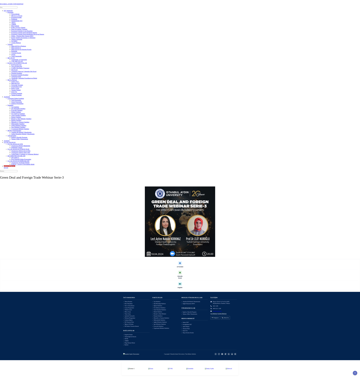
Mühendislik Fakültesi (17, 124)
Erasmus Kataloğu (16, 93)
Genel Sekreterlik (16, 56)
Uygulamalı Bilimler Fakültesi (20, 129)
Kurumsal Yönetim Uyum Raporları (22, 31)
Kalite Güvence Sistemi (18, 27)
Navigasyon (216, 317)
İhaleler (126, 345)
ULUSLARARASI (9, 142)
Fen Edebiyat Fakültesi (18, 113)
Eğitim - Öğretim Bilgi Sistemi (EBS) (22, 36)
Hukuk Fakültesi (16, 117)
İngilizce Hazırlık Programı (19, 137)
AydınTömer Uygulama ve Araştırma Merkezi (25, 154)
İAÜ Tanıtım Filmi (129, 322)
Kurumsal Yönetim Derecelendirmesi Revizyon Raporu (27, 34)
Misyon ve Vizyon (16, 16)
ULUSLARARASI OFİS (15, 144)
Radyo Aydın (15, 88)
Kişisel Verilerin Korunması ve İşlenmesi (23, 37)
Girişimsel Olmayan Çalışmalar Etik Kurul (23, 71)
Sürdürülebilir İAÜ (16, 21)
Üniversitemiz (15, 14)
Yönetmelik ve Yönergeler (19, 59)
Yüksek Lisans (128, 309)
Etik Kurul (14, 70)
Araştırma (7, 141)
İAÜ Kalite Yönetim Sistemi (132, 326)
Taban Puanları (128, 301)
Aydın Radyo (186, 326)
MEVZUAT (11, 58)
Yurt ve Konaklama (129, 305)
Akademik (7, 97)
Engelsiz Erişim (129, 334)
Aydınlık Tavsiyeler (130, 316)
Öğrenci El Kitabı (129, 324)
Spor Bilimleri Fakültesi (18, 127)
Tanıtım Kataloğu (16, 95)
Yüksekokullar (12, 135)
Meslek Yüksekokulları (14, 130)
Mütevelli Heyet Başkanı (18, 46)
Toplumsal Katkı (16, 76)
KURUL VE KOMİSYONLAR (17, 63)
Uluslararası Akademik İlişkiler (20, 162)
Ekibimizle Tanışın (16, 147)
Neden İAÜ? (15, 81)
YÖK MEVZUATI (17, 61)
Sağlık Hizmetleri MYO (189, 303)
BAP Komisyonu (16, 65)
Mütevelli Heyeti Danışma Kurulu (21, 49)
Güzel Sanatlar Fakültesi (18, 115)
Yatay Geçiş (128, 314)
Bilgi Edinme (15, 26)
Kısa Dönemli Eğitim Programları (21, 159)
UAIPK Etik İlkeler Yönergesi (20, 68)
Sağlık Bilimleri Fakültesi (18, 125)
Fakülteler (10, 105)
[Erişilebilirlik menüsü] (355, 373)
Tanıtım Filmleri (16, 90)
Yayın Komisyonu (16, 66)
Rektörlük (14, 51)
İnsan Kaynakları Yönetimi (19, 29)
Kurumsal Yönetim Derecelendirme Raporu (24, 32)
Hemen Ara (226, 317)
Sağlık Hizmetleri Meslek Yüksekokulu (22, 134)
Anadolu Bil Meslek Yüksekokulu (21, 132)
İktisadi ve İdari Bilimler (160, 314)
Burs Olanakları (129, 303)
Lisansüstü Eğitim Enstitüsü (16, 98)
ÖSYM (126, 338)
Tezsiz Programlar (16, 102)
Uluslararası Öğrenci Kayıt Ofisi (20, 151)
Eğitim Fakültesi (16, 112)
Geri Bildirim (213, 313)
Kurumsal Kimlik (16, 17)
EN (7, 168)
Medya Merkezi (12, 80)
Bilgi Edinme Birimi (130, 343)
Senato (13, 54)
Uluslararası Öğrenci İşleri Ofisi (20, 152)
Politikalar (14, 19)
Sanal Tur (14, 92)
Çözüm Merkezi (16, 43)
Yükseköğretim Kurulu (130, 336)
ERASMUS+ (15, 157)
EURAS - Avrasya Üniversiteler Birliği (22, 164)
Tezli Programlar (16, 100)
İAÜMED (14, 41)
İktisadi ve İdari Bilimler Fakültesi (21, 119)
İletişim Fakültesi (16, 120)
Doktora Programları (17, 103)
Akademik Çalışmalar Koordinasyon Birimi (24, 78)
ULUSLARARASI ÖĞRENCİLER (18, 149)
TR (5, 168)
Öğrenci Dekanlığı (16, 39)
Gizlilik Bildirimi (222, 313)
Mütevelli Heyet (16, 48)
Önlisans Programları (130, 318)
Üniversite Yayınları (17, 85)
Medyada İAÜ (15, 83)
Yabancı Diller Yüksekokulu (19, 139)
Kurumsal (10, 12)
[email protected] (217, 311)
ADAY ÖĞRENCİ (9, 166)
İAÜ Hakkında (8, 10)
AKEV (13, 22)
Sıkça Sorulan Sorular (188, 332)
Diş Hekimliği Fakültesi (18, 108)
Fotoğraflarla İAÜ (16, 86)
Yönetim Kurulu (16, 53)
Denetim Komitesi (16, 73)
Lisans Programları (129, 307)
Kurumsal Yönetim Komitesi (19, 75)
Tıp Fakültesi (15, 107)
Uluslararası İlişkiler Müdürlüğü (20, 146)
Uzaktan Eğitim (129, 320)
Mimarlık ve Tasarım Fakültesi (20, 122)
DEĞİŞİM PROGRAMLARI (16, 156)
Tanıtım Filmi (186, 328)
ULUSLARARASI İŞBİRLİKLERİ (18, 161)
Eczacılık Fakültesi (16, 110)
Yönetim (10, 44)
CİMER (13, 24)
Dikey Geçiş (128, 311)
